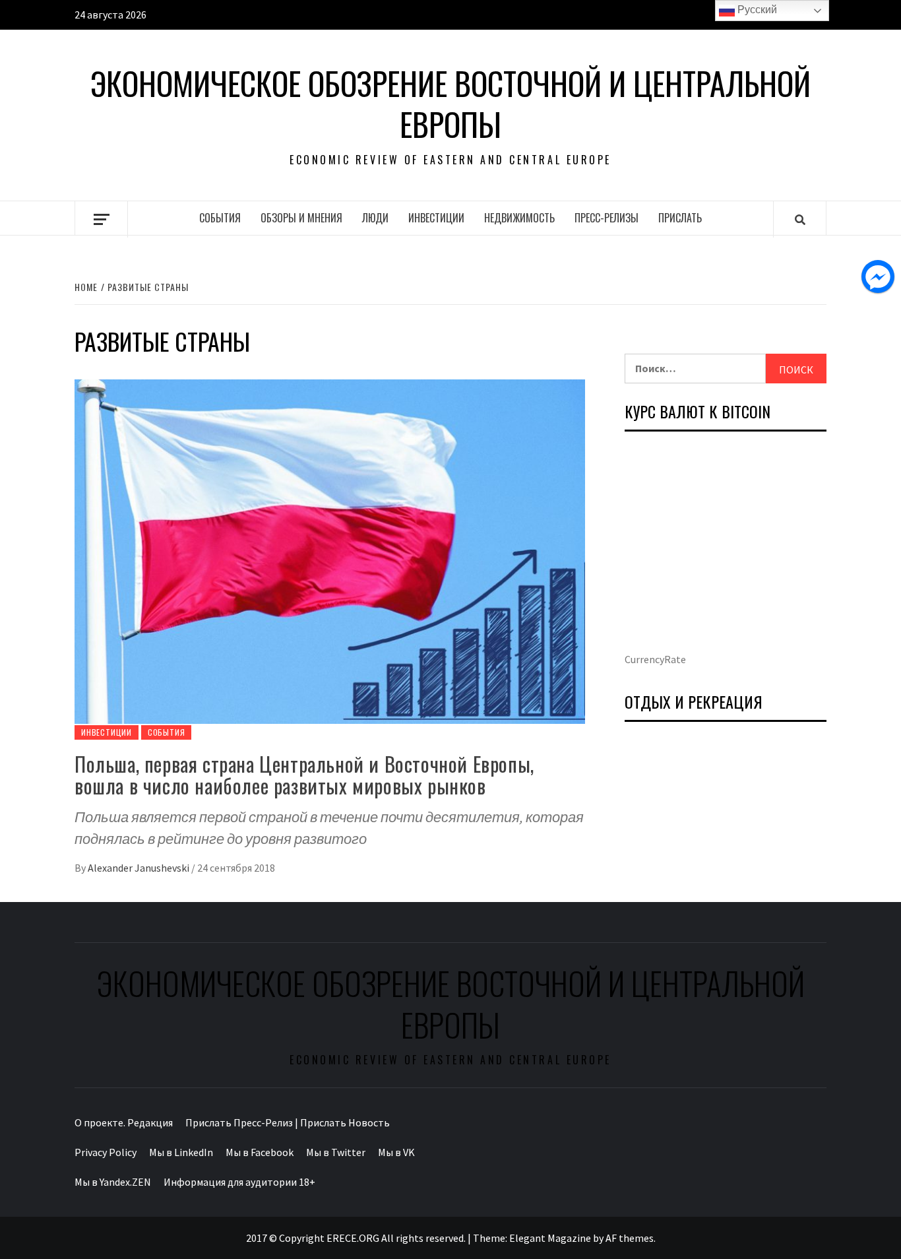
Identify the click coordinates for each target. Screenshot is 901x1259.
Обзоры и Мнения (301, 218)
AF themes (630, 1237)
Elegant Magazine (550, 1237)
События (220, 218)
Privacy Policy (106, 1152)
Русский (756, 9)
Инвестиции (436, 218)
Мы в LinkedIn (181, 1152)
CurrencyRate (655, 659)
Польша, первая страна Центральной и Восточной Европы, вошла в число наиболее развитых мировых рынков (304, 774)
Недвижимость (519, 218)
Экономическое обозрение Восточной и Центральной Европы (450, 104)
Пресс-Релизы (606, 218)
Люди (375, 218)
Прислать (680, 218)
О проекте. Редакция (124, 1122)
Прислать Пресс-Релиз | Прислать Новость (287, 1122)
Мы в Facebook (260, 1152)
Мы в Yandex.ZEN (113, 1181)
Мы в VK (396, 1152)
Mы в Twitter (335, 1152)
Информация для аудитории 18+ (239, 1181)
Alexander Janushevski (139, 867)
